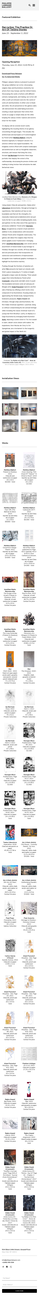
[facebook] (3, 1267)
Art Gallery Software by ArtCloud (26, 1297)
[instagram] (7, 1267)
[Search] (30, 5)
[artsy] (11, 1267)
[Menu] (34, 5)
